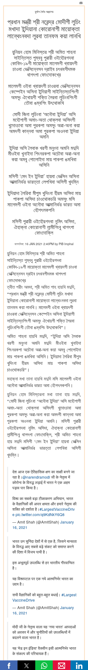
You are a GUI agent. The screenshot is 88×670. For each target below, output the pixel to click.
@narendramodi (36, 477)
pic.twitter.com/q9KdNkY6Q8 (40, 514)
